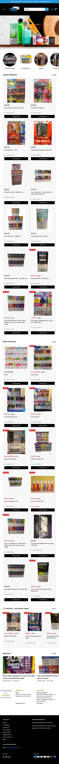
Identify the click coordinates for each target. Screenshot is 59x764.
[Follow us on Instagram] (7, 757)
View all (54, 75)
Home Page (6, 725)
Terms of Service (7, 737)
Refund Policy (7, 732)
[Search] (47, 9)
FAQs (4, 739)
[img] (6, 695)
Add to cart (43, 245)
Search (5, 722)
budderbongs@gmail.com (14, 747)
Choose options (16, 116)
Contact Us (6, 727)
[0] (55, 9)
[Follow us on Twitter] (4, 757)
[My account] (52, 9)
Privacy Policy (7, 729)
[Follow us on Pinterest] (9, 757)
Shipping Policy (7, 734)
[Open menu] (3, 9)
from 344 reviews (6, 697)
